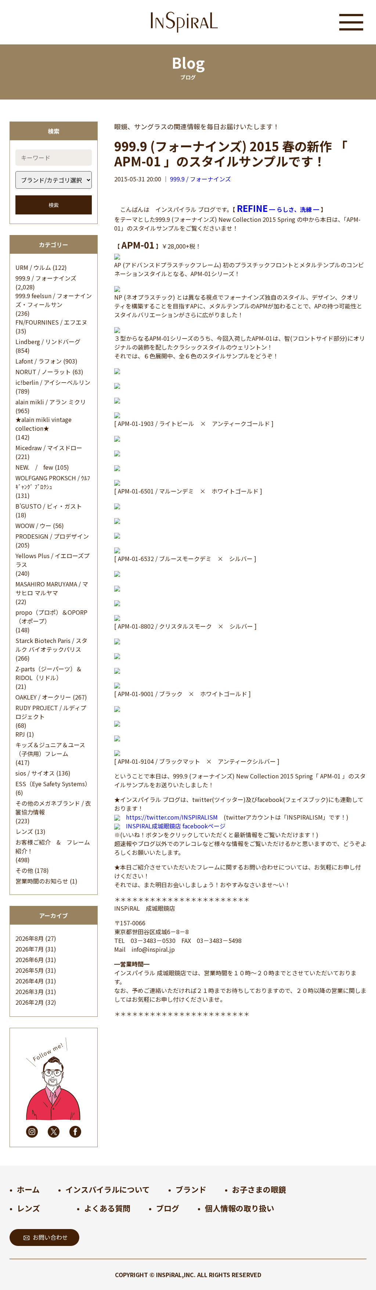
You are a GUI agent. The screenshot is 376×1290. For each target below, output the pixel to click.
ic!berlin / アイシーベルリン (52, 382)
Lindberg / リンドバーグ (47, 341)
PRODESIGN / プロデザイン (52, 536)
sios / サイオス (35, 773)
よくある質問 (107, 1208)
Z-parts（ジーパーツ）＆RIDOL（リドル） (48, 673)
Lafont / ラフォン (38, 361)
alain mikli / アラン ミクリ (50, 401)
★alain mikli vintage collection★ (43, 424)
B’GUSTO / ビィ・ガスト (48, 506)
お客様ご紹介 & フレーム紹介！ (52, 846)
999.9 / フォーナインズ (45, 278)
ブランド (191, 1189)
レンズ (24, 831)
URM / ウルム (33, 267)
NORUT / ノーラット (43, 371)
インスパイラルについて (107, 1189)
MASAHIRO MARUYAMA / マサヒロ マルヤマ (51, 588)
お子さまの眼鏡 (259, 1189)
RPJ (20, 734)
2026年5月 (29, 970)
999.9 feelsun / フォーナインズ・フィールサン (53, 300)
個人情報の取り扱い (239, 1208)
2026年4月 (29, 980)
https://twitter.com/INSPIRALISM (172, 817)
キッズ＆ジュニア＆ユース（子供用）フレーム (50, 749)
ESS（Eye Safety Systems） (53, 783)
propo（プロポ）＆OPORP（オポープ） (51, 616)
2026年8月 (29, 938)
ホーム (28, 1189)
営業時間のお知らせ (41, 881)
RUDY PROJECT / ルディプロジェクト (50, 712)
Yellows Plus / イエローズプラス (52, 560)
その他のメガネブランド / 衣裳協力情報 (53, 807)
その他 (24, 870)
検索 (53, 205)
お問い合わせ (50, 1237)
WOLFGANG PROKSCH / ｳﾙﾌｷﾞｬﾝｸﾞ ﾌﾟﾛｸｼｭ (52, 482)
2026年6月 (29, 959)
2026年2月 (29, 1002)
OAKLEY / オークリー (43, 697)
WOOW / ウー (33, 525)
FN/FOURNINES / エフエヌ (51, 322)
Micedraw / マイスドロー (48, 447)
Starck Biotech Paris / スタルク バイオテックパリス (51, 645)
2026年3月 (29, 991)
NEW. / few (34, 467)
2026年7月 (29, 948)
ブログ (167, 1208)
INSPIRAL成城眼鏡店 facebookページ (175, 825)
